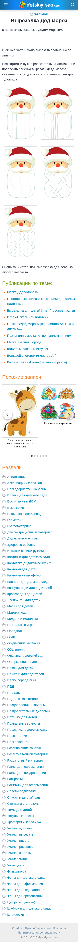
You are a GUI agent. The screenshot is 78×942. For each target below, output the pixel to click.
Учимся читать (18, 859)
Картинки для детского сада (28, 557)
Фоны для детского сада (26, 877)
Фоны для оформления (25, 884)
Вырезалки (41, 14)
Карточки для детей (22, 569)
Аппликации (16, 477)
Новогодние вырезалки (58, 423)
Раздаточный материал (25, 760)
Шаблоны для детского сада (29, 908)
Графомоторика (19, 526)
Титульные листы (20, 816)
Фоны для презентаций (25, 896)
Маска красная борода (24, 342)
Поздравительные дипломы (28, 711)
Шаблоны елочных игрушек (28, 349)
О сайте (17, 928)
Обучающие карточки (23, 643)
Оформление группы (23, 662)
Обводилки (15, 631)
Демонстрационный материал (30, 532)
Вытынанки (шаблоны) (24, 514)
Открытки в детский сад (25, 655)
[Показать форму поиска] (72, 5)
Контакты (59, 928)
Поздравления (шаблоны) (27, 705)
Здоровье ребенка (21, 545)
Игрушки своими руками (25, 551)
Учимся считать (19, 853)
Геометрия (15, 520)
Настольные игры (20, 625)
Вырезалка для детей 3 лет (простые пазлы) (41, 310)
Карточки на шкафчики (24, 575)
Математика (16, 612)
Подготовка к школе (22, 699)
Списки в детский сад (23, 797)
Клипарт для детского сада (28, 581)
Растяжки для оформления (28, 785)
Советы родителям (21, 791)
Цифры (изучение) (21, 902)
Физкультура (16, 871)
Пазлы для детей (20, 668)
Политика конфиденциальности (39, 932)
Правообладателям (38, 928)
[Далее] (69, 414)
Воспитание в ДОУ (21, 501)
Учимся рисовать (20, 847)
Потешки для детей (22, 717)
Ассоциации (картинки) (24, 483)
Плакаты (13, 692)
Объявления (16, 649)
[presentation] (20, 411)
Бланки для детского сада (27, 495)
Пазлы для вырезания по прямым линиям (39, 335)
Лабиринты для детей (23, 600)
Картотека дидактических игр (29, 563)
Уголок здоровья (19, 828)
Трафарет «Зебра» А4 (24, 822)
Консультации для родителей (29, 588)
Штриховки (15, 914)
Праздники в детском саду (27, 729)
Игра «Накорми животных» (27, 317)
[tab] (32, 456)
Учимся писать (18, 840)
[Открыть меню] (5, 4)
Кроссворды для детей (24, 594)
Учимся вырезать (20, 834)
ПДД (10, 686)
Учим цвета (15, 865)
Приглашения (17, 742)
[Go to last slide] (8, 414)
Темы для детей (19, 810)
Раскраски (15, 779)
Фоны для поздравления (26, 890)
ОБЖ (11, 637)
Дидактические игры (22, 538)
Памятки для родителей (25, 674)
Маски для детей (20, 606)
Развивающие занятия (24, 748)
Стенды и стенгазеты (23, 803)
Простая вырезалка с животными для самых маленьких (20, 443)
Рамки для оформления (25, 766)
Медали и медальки (22, 618)
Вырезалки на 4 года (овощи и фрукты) (37, 362)
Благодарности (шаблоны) (27, 489)
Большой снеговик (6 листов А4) (31, 355)
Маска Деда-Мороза (22, 292)
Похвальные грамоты (23, 723)
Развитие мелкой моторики (27, 754)
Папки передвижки (21, 680)
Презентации (17, 736)
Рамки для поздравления (26, 773)
